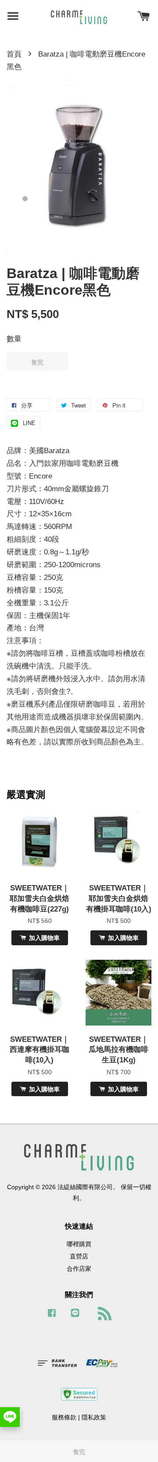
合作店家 (79, 1268)
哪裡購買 (79, 1244)
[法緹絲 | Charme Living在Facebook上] (52, 1316)
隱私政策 (94, 1417)
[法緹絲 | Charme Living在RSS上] (102, 1315)
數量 (14, 339)
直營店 (79, 1256)
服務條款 (64, 1417)
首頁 (14, 54)
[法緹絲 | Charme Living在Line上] (75, 1316)
